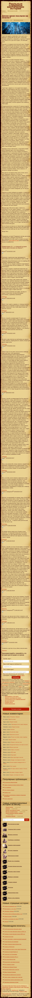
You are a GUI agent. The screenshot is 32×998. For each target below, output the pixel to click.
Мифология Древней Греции (10, 967)
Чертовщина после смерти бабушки (19, 724)
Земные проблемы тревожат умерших (14, 813)
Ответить (4, 296)
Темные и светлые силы (16, 742)
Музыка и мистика (9, 700)
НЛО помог (13, 752)
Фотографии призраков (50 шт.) (11, 956)
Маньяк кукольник (14, 747)
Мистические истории (12, 10)
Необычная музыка (10, 703)
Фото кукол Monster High (9, 959)
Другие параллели (8, 798)
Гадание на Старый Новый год (11, 951)
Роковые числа (9, 702)
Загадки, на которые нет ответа (13, 698)
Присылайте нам (6, 993)
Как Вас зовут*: (7, 658)
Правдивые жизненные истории (11, 982)
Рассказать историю (16, 709)
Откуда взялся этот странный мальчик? (15, 699)
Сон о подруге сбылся (9, 790)
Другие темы (20, 987)
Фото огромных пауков (9, 964)
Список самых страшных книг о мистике (13, 977)
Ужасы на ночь (17, 985)
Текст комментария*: (8, 669)
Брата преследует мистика (17, 757)
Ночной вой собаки (14, 732)
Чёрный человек (12, 719)
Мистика (10, 985)
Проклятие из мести (14, 734)
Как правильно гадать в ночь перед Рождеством (15, 949)
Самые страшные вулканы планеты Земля (13, 785)
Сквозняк (12, 729)
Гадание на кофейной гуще (10, 906)
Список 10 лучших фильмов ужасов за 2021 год (15, 931)
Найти (26, 819)
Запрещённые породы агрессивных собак (13, 979)
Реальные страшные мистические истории (15, 6)
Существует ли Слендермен (10, 954)
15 (11, 20)
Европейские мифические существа (12, 974)
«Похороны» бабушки (14, 716)
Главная (4, 10)
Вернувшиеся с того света (11, 696)
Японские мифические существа (11, 969)
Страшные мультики (8, 936)
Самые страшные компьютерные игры (12, 944)
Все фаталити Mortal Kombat (10, 782)
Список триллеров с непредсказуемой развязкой (15, 939)
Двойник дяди (7, 792)
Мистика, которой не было (11, 811)
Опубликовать (16, 677)
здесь (20, 686)
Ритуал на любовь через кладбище (19, 737)
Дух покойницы (7, 787)
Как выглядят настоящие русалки (11, 962)
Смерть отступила (15, 749)
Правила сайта (23, 991)
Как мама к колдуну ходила (16, 772)
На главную (5, 985)
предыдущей (26, 683)
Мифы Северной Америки (10, 972)
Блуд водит (13, 754)
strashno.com (15, 990)
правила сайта (20, 675)
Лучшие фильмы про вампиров (11, 941)
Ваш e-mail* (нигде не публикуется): (12, 664)
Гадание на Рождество (9, 946)
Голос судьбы (13, 766)
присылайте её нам (14, 240)
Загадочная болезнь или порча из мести (19, 744)
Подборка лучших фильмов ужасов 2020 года (14, 934)
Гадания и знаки (13, 987)
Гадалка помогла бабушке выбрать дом (13, 913)
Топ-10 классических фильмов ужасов (13, 929)
